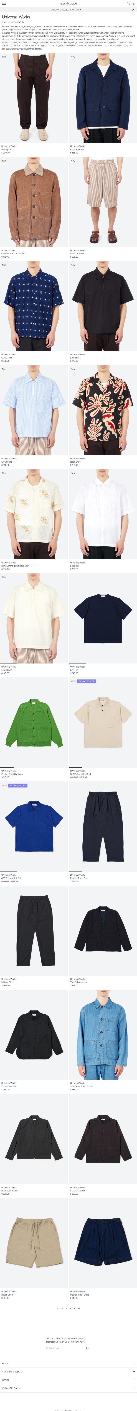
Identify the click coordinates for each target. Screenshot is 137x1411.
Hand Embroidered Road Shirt (15, 566)
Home (4, 22)
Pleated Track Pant (79, 878)
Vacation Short (77, 253)
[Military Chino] (34, 931)
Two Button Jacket (79, 982)
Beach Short (7, 1295)
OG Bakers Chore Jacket (13, 253)
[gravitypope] (68, 3)
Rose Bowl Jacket (9, 1190)
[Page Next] (79, 1308)
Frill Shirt (74, 566)
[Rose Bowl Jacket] (34, 1139)
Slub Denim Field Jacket (81, 1086)
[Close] (133, 9)
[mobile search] (128, 3)
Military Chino (7, 149)
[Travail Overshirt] (34, 1035)
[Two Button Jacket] (103, 931)
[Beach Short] (34, 1243)
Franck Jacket (77, 149)
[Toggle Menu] (4, 3)
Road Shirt (75, 462)
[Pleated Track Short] (103, 1243)
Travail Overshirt (9, 1086)
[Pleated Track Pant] (103, 826)
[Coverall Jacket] (103, 1139)
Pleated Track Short (79, 1295)
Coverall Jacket (77, 1190)
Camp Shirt (6, 358)
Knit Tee (74, 670)
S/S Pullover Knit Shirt (80, 774)
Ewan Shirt (75, 358)
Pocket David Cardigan (12, 774)
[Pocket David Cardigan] (34, 722)
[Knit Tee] (103, 618)
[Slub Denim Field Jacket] (103, 1035)
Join (87, 1348)
